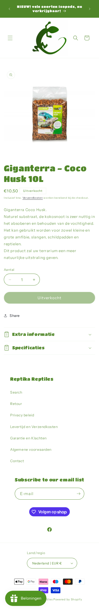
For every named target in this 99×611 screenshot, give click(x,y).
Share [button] (15, 315)
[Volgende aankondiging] (89, 8)
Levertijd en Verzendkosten (34, 426)
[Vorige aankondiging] (9, 8)
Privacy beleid (22, 415)
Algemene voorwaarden (31, 449)
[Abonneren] (78, 494)
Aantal (9, 270)
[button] (10, 38)
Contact (17, 461)
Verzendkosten (33, 197)
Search (16, 392)
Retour (16, 403)
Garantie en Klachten (28, 438)
